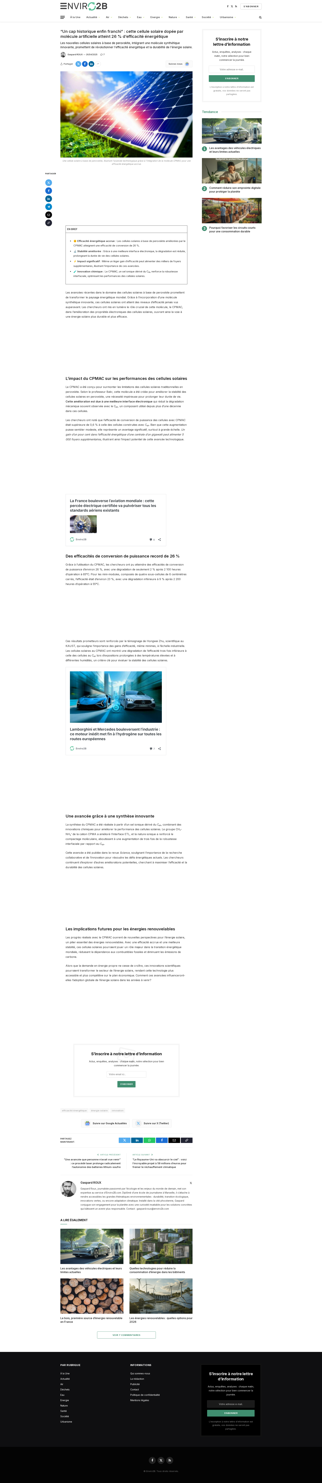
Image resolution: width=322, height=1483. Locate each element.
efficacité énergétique (74, 1110)
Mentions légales (139, 1400)
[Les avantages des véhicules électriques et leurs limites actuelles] (91, 1246)
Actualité (91, 17)
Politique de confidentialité (145, 1394)
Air (107, 17)
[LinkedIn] (48, 198)
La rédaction (137, 1378)
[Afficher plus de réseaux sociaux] (98, 64)
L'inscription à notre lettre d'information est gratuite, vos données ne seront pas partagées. (232, 90)
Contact (134, 1389)
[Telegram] (48, 206)
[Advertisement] (126, 196)
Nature (173, 17)
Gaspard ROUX (75, 54)
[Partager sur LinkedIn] (91, 64)
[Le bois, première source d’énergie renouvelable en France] (91, 1296)
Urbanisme (226, 17)
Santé (189, 17)
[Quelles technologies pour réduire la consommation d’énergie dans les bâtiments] (161, 1246)
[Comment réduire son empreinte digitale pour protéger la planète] (232, 171)
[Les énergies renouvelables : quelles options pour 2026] (161, 1296)
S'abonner (251, 6)
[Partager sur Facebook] (85, 64)
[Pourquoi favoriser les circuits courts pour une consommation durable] (232, 211)
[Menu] (62, 17)
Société (206, 17)
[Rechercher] (260, 17)
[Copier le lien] (48, 222)
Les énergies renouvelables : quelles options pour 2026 (161, 1319)
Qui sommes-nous (140, 1373)
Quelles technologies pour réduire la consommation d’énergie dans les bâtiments (157, 1270)
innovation (117, 1110)
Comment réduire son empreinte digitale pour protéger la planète (235, 189)
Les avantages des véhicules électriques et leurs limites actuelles (91, 1270)
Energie (155, 17)
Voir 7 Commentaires (126, 1335)
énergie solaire (99, 1110)
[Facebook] (48, 190)
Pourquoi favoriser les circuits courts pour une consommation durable (232, 229)
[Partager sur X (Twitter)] (78, 64)
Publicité (135, 1384)
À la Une (75, 17)
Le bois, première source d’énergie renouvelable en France (91, 1319)
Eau (139, 17)
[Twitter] (48, 182)
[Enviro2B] (84, 6)
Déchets (123, 17)
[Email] (48, 214)
